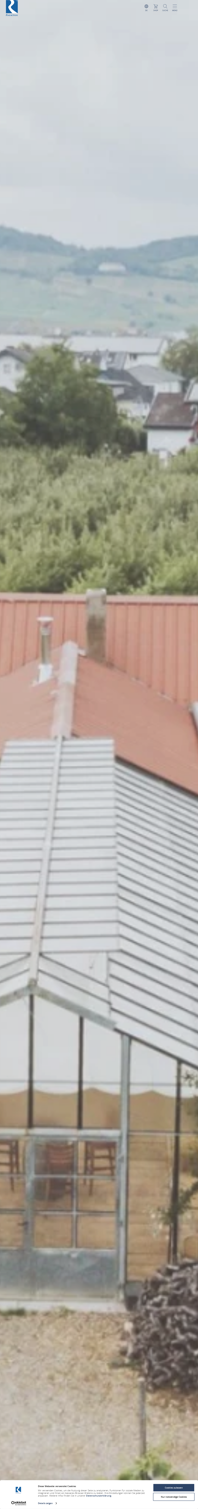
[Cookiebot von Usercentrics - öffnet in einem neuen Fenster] (18, 1503)
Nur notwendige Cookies (174, 1496)
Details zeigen (45, 1503)
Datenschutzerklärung (98, 1495)
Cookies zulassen (174, 1487)
